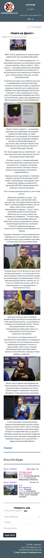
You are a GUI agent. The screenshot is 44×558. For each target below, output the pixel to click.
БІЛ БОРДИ (30, 5)
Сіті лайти (30, 9)
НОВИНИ (4, 37)
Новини (8, 447)
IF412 (20, 485)
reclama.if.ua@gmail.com (31, 552)
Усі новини (36, 27)
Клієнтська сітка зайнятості (30, 15)
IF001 (20, 472)
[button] (22, 517)
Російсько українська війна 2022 (17, 37)
